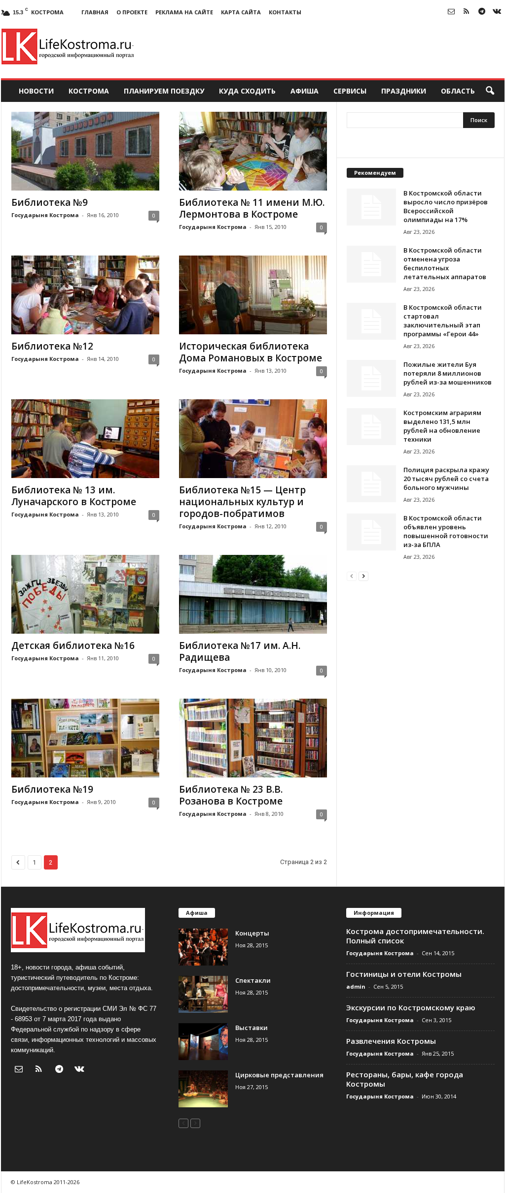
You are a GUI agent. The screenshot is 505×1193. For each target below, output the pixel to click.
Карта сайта (241, 12)
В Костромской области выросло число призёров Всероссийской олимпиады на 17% (445, 206)
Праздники (403, 91)
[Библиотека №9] (85, 151)
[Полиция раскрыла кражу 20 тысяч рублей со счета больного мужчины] (371, 483)
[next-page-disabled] (195, 1123)
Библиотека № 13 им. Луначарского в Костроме (73, 496)
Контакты (285, 12)
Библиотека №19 (52, 789)
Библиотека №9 (49, 202)
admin (355, 986)
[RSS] (466, 12)
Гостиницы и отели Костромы (404, 974)
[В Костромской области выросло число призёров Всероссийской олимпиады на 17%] (371, 207)
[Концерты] (203, 947)
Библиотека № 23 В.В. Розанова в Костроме (231, 795)
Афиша (304, 91)
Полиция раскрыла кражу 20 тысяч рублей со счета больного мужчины (446, 478)
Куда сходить (247, 91)
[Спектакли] (203, 994)
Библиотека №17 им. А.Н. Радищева (239, 651)
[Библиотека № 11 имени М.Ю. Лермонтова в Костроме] (253, 151)
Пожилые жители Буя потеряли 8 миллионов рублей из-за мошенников (447, 373)
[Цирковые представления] (203, 1088)
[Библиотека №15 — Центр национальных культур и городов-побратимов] (253, 438)
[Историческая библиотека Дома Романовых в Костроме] (253, 295)
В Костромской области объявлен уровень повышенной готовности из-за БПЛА (445, 531)
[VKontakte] (497, 12)
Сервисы (349, 91)
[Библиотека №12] (85, 295)
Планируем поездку (164, 91)
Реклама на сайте (184, 12)
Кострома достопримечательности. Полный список (415, 935)
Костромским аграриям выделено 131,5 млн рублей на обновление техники (442, 426)
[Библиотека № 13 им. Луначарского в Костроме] (85, 438)
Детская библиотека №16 (73, 645)
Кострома (89, 91)
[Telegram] (482, 12)
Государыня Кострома (45, 215)
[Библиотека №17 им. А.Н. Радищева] (253, 594)
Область (458, 91)
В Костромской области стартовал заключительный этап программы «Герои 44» (442, 320)
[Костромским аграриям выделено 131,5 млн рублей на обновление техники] (371, 426)
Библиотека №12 (52, 346)
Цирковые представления (279, 1074)
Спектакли (253, 980)
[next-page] (363, 576)
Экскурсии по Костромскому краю (410, 1007)
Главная (94, 12)
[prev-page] (352, 576)
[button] (490, 91)
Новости (36, 91)
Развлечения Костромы (391, 1041)
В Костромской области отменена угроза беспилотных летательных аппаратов (444, 263)
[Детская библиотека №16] (85, 594)
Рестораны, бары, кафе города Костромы (404, 1079)
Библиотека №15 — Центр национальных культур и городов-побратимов (242, 502)
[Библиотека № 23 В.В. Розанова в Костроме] (253, 738)
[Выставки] (203, 1041)
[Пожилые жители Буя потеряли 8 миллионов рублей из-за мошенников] (371, 378)
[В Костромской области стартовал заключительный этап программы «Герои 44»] (371, 321)
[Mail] (451, 12)
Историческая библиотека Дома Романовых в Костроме (250, 352)
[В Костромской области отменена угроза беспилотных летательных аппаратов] (371, 264)
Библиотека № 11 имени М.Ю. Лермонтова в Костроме (252, 208)
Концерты (252, 933)
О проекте (131, 12)
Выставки (251, 1027)
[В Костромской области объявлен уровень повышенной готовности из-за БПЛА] (371, 532)
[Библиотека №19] (85, 738)
